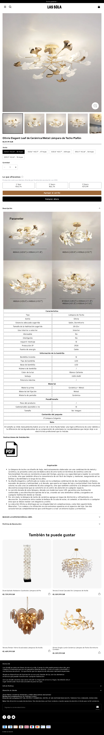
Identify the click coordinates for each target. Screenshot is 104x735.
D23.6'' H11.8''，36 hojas (13, 152)
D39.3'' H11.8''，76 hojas (13, 157)
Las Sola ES (10, 731)
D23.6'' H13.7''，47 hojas (37, 152)
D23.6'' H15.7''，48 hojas (60, 152)
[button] (5, 6)
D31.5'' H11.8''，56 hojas (84, 152)
